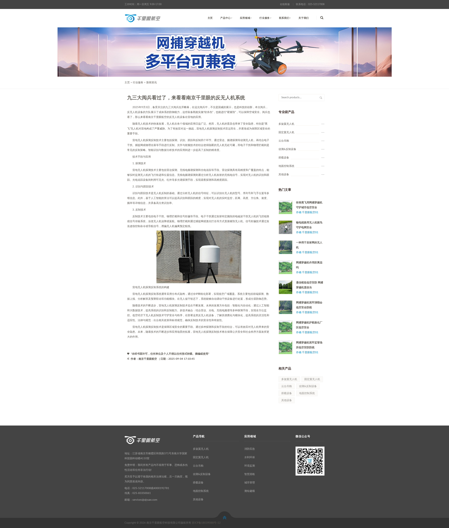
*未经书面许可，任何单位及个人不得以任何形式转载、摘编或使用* (169, 354)
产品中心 (225, 18)
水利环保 (249, 457)
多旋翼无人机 (286, 124)
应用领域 (245, 18)
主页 (210, 18)
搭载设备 (284, 157)
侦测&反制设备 (287, 149)
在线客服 (285, 4)
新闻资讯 (151, 82)
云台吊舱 (284, 141)
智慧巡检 (249, 474)
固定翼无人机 (286, 132)
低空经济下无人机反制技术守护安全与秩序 (157, 315)
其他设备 (284, 174)
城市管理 (249, 482)
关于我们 (304, 18)
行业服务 (264, 18)
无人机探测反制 (147, 140)
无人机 (252, 216)
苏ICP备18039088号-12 (206, 523)
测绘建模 (249, 491)
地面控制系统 (286, 166)
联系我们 (284, 18)
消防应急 (249, 449)
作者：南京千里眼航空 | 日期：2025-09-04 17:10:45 (162, 359)
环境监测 (249, 465)
